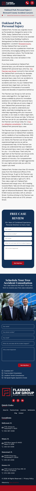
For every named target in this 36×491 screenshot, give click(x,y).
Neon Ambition (14, 482)
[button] (32, 3)
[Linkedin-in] (22, 400)
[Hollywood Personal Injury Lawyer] (8, 3)
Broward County (25, 44)
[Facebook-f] (13, 400)
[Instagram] (18, 400)
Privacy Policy (29, 479)
